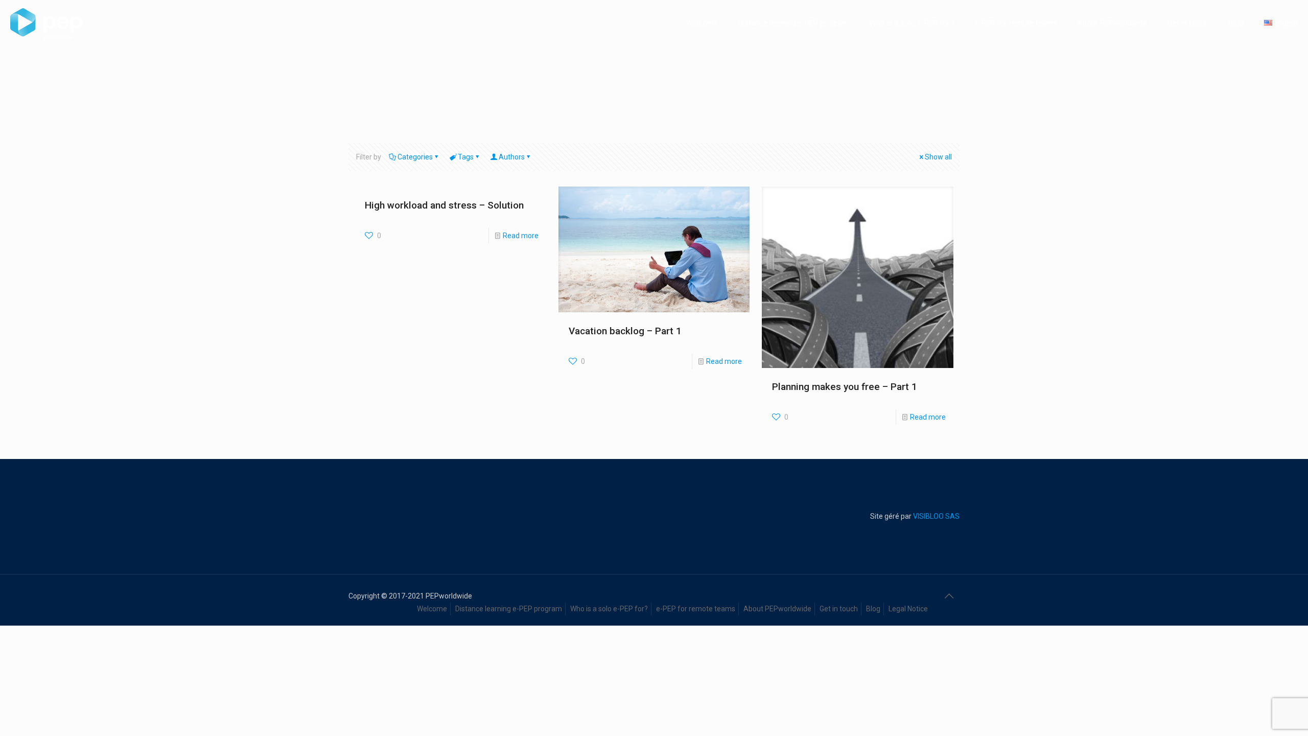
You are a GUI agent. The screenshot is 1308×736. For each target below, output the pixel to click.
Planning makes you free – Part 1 (844, 387)
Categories (415, 157)
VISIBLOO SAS (936, 516)
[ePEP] (46, 23)
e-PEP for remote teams (695, 609)
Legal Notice (908, 609)
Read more (521, 236)
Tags (466, 157)
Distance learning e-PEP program (508, 609)
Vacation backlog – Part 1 (625, 331)
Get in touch (839, 609)
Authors (512, 157)
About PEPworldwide (777, 609)
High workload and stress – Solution (444, 205)
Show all (938, 157)
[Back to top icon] (949, 596)
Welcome (432, 609)
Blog (873, 609)
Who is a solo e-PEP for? (609, 609)
